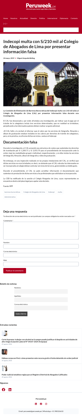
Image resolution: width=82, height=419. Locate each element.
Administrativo (10, 197)
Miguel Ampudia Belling (26, 58)
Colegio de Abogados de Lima (34, 192)
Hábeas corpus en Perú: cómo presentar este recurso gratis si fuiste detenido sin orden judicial (40, 358)
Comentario (8, 221)
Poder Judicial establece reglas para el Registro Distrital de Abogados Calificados (34, 375)
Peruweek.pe (41, 399)
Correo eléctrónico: (21, 304)
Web (5, 260)
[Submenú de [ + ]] (6, 23)
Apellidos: (17, 296)
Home (5, 18)
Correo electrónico (10, 251)
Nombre (6, 242)
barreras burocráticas (12, 192)
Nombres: (17, 288)
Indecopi (51, 192)
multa (60, 192)
